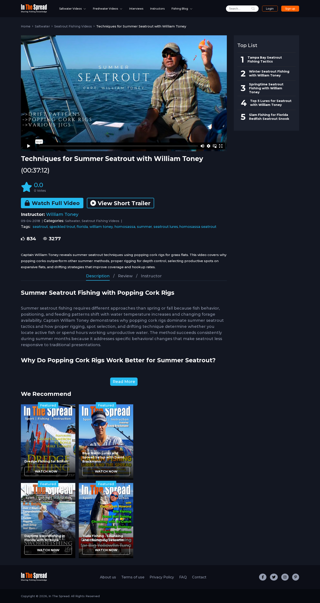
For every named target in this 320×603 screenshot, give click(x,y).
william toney (101, 227)
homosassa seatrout (197, 227)
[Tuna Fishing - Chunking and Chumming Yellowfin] (106, 520)
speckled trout (62, 227)
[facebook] (262, 577)
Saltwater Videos (70, 8)
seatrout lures (165, 227)
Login (270, 8)
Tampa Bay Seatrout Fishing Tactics (265, 59)
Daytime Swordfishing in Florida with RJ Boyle (44, 538)
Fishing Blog (180, 8)
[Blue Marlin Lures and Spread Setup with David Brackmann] (106, 441)
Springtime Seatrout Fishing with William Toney (266, 88)
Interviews (136, 8)
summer (144, 227)
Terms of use (132, 577)
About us (108, 577)
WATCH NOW (46, 471)
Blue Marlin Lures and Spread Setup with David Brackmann (103, 457)
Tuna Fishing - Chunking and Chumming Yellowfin (103, 538)
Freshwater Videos (105, 8)
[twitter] (274, 577)
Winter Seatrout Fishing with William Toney (269, 73)
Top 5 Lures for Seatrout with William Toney (270, 103)
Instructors (157, 8)
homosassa (125, 227)
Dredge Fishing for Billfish (46, 461)
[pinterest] (295, 577)
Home (25, 26)
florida (82, 227)
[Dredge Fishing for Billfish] (48, 441)
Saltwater (42, 26)
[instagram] (285, 577)
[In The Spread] (34, 12)
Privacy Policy (162, 577)
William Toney (62, 214)
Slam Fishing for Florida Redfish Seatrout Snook (269, 117)
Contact (199, 577)
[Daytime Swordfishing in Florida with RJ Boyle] (48, 520)
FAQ (183, 577)
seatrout (40, 227)
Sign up (290, 8)
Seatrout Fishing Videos (73, 26)
